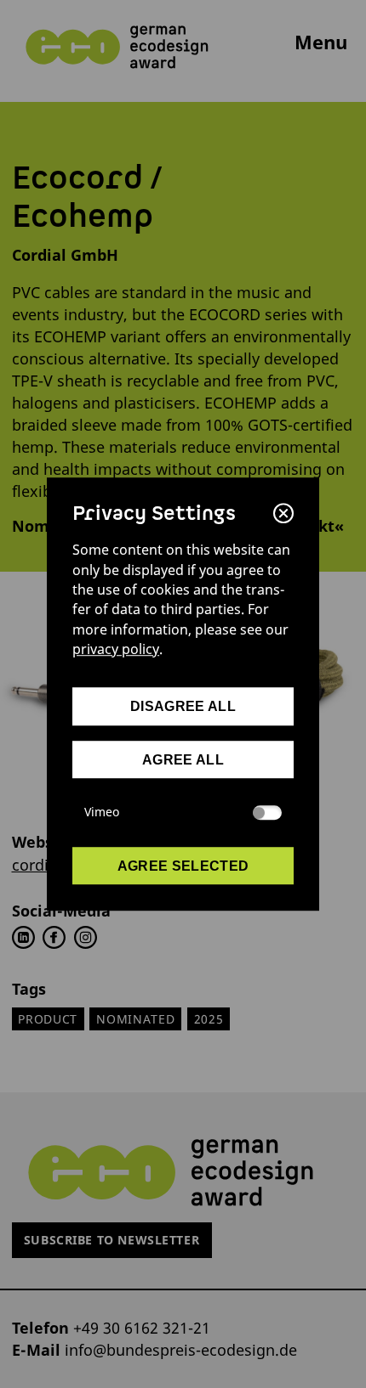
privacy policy (115, 649)
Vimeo (101, 812)
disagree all (183, 706)
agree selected (183, 866)
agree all (183, 759)
